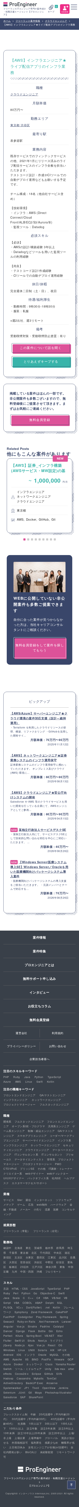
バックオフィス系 (38, 1178)
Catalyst (58, 1326)
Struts (31, 1340)
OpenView (49, 1388)
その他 (41, 1168)
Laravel (66, 1321)
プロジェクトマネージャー (19, 1104)
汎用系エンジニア (59, 1126)
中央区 (58, 1252)
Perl (16, 1293)
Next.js (42, 1340)
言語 (6, 1288)
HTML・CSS (20, 1288)
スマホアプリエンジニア (32, 1135)
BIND (35, 1359)
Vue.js (21, 1326)
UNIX (31, 1350)
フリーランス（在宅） (46, 1231)
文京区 (19, 1257)
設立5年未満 (48, 1428)
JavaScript (37, 1288)
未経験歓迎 (47, 1452)
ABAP (39, 1302)
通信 (28, 1200)
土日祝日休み (17, 1447)
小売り (38, 1209)
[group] (39, 495)
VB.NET (49, 1335)
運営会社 (21, 1033)
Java (27, 1077)
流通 (47, 1209)
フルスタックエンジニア (54, 1104)
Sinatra (32, 1326)
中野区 (49, 1262)
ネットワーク (34, 1364)
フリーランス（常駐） (16, 1231)
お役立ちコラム (39, 1006)
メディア (8, 1204)
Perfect (7, 1335)
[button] (24, 539)
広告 (30, 1204)
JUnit (22, 1392)
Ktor (60, 1335)
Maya (38, 1392)
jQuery (7, 1345)
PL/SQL (8, 1307)
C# (38, 1298)
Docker (18, 1364)
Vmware (59, 1359)
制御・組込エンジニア (41, 1131)
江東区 (52, 1257)
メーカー (25, 1209)
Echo (59, 1331)
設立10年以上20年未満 (32, 1433)
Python (39, 1077)
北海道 (19, 1248)
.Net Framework (48, 1321)
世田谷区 (25, 1262)
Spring (64, 1317)
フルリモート (53, 1271)
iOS (19, 1354)
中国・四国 (27, 1271)
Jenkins (63, 1388)
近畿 (6, 1271)
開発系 (7, 1121)
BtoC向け (31, 1452)
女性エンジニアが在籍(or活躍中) (48, 1447)
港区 (67, 1252)
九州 (14, 1271)
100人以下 (35, 1423)
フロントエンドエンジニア (19, 1095)
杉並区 (60, 1262)
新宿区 (7, 1257)
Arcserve (52, 1383)
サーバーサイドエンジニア (39, 1140)
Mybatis (39, 1378)
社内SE (56, 1178)
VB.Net (56, 1298)
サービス (8, 1200)
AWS (18, 1081)
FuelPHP (9, 1317)
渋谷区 (25, 125)
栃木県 (49, 1248)
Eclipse (36, 1373)
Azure (7, 1081)
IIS (27, 1359)
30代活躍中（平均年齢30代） (30, 1419)
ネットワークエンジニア (46, 1099)
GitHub (48, 1373)
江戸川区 (37, 1267)
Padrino (45, 1326)
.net (47, 1307)
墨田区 (41, 1257)
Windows (9, 1350)
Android (8, 1354)
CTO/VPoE (10, 1168)
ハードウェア (59, 1204)
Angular (8, 1326)
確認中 (7, 1248)
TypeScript (54, 1077)
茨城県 (38, 1248)
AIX (52, 1350)
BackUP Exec (34, 1383)
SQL (60, 1302)
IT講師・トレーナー (60, 1168)
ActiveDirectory (13, 1383)
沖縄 (39, 1271)
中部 (70, 1267)
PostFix (46, 1359)
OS (60, 1345)
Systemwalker (12, 1388)
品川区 (63, 1257)
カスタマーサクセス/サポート (29, 1183)
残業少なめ (51, 1442)
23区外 (24, 1267)
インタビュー (39, 992)
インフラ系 (64, 1140)
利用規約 (57, 1033)
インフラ (29, 1354)
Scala (16, 1298)
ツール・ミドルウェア (28, 1369)
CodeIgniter (25, 1317)
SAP (23, 1397)
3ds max (60, 1369)
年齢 (33, 1414)
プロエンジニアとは (39, 964)
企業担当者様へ (39, 1059)
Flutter (7, 1340)
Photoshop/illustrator (58, 1392)
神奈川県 (51, 1267)
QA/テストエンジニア (53, 1095)
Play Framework (46, 1317)
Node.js (20, 1345)
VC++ (19, 1307)
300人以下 (51, 1423)
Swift (39, 1081)
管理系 (51, 1159)
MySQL (54, 1354)
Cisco (49, 1364)
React (51, 1345)
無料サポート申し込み (39, 978)
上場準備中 (35, 1438)
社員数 (22, 1423)
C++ (30, 1298)
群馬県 (60, 1248)
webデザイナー (34, 1173)
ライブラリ (56, 1340)
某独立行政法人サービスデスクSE (42, 830)
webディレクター (57, 1173)
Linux (28, 1081)
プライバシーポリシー (21, 1046)
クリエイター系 (12, 1173)
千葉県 (13, 1252)
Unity (48, 1369)
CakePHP (62, 1312)
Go (35, 1293)
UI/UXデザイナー (13, 1178)
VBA (46, 1298)
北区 (34, 1252)
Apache (17, 1359)
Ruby (16, 1077)
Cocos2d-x (22, 1373)
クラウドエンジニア (24, 94)
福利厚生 (36, 1442)
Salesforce (10, 1397)
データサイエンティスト (29, 1159)
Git (30, 1392)
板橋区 (13, 1267)
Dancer (8, 1331)
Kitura (19, 1335)
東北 (28, 1248)
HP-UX (62, 1350)
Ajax (31, 1345)
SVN (59, 1373)
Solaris (42, 1350)
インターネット (43, 1200)
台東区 (30, 1257)
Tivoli (35, 1388)
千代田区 (45, 1252)
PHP (6, 1077)
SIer (20, 1200)
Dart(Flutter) (34, 1307)
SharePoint (36, 1397)
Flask (31, 1331)
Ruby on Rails (26, 1321)
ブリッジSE (27, 1168)
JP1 (26, 1388)
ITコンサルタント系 (26, 1154)
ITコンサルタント (52, 1154)
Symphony (21, 1312)
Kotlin (50, 1081)
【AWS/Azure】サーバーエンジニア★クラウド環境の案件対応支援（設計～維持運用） (38, 718)
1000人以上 (16, 1428)
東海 (62, 1267)
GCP (71, 1359)
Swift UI (20, 1340)
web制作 (42, 1204)
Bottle (42, 1331)
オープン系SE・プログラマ (28, 1126)
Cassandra (24, 1378)
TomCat (51, 1378)
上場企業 (20, 1438)
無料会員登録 (39, 1019)
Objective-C (47, 1293)
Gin (51, 1331)
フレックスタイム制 (15, 1414)
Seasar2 (8, 1321)
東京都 (15, 125)
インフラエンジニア (15, 1099)
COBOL (27, 1302)
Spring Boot (34, 1335)
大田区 (13, 1262)
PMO (58, 1164)
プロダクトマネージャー (37, 1164)
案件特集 (39, 951)
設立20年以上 (57, 1433)
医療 (56, 1209)
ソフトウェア (64, 1200)
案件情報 (39, 937)
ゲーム (21, 1204)
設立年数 (32, 1428)
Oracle (42, 1354)
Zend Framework (41, 1312)
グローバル (51, 1438)
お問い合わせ (57, 1046)
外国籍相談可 (20, 1442)
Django (20, 1331)
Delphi (50, 1302)
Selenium (9, 1392)
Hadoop (8, 1378)
